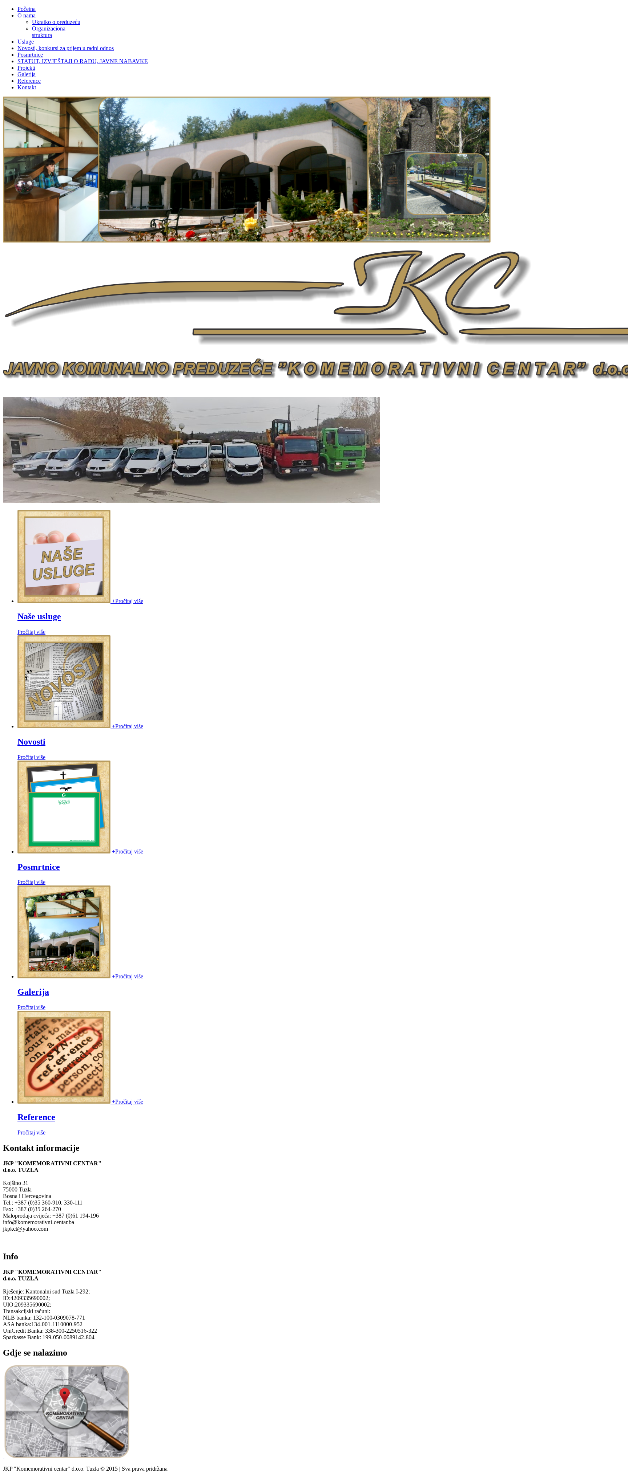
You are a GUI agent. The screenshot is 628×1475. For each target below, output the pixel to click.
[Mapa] (66, 1456)
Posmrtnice (38, 867)
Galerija (33, 992)
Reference (36, 1117)
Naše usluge (39, 616)
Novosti (31, 741)
